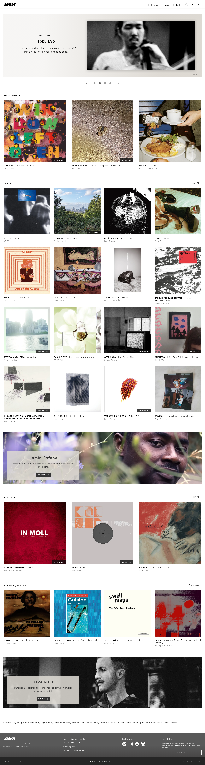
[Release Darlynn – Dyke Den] (77, 270)
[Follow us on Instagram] (131, 744)
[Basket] (199, 5)
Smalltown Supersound (149, 168)
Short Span (76, 570)
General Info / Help (71, 742)
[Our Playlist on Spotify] (124, 744)
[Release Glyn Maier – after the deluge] (77, 389)
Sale (166, 4)
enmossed (58, 419)
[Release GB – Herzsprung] (26, 211)
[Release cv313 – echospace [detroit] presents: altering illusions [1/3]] (178, 613)
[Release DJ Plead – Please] (170, 131)
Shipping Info (69, 746)
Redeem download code (74, 738)
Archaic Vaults (60, 241)
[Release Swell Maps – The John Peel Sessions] (127, 613)
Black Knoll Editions (12, 570)
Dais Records (110, 241)
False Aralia (109, 419)
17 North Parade (10, 643)
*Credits (193, 74)
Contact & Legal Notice (73, 750)
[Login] (193, 5)
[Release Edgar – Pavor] (178, 211)
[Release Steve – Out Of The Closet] (26, 270)
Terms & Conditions (12, 761)
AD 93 (6, 241)
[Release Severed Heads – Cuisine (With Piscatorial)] (77, 613)
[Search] (186, 5)
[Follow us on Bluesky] (143, 744)
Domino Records (112, 300)
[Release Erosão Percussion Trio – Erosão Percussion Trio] (178, 270)
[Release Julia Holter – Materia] (127, 270)
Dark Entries (160, 241)
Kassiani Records (162, 303)
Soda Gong (8, 168)
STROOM (58, 360)
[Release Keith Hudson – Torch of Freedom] (26, 613)
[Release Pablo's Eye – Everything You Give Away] (77, 330)
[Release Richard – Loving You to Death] (170, 533)
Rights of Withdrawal (192, 761)
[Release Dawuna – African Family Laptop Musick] (178, 389)
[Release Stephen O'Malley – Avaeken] (127, 211)
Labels (177, 4)
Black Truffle (9, 421)
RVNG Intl (76, 168)
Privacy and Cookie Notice (102, 761)
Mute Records (110, 643)
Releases (153, 4)
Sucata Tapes (110, 360)
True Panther (161, 419)
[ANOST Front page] (10, 5)
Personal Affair (10, 360)
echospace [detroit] (164, 645)
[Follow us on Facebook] (137, 744)
